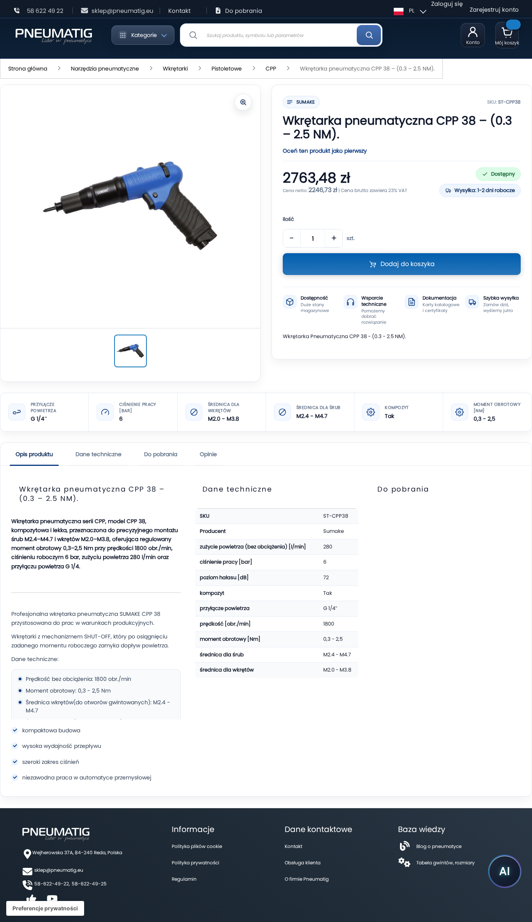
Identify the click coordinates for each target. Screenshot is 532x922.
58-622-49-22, (52, 883)
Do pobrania (243, 11)
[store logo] (53, 35)
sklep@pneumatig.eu (122, 11)
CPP (271, 68)
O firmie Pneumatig (307, 879)
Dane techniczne (99, 454)
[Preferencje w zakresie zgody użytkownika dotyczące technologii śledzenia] (45, 908)
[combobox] (281, 35)
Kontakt (179, 11)
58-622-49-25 (89, 883)
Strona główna (27, 68)
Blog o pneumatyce (439, 846)
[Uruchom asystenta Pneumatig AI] (504, 871)
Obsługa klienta (303, 862)
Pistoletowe (226, 68)
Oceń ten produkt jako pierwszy (325, 151)
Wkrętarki (175, 68)
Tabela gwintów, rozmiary (445, 862)
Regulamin (184, 879)
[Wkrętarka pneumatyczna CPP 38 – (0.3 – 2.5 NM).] (130, 351)
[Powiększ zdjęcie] (243, 102)
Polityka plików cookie (197, 846)
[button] (409, 10)
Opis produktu (34, 454)
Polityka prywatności (195, 862)
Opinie (208, 454)
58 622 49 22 (45, 11)
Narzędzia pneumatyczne (105, 68)
